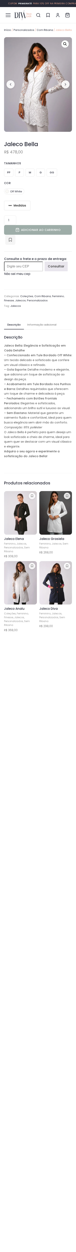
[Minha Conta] (57, 15)
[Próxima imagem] (65, 84)
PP (8, 172)
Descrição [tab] (14, 325)
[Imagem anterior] (10, 84)
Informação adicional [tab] (42, 325)
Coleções (26, 296)
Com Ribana (45, 30)
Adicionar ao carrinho (41, 230)
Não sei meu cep (17, 273)
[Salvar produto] (10, 240)
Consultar (56, 266)
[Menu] (8, 15)
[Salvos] (48, 15)
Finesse (9, 300)
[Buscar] (38, 15)
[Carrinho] (67, 15)
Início (7, 30)
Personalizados (24, 30)
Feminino (58, 296)
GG (52, 172)
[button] (65, 44)
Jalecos (20, 300)
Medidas (20, 205)
